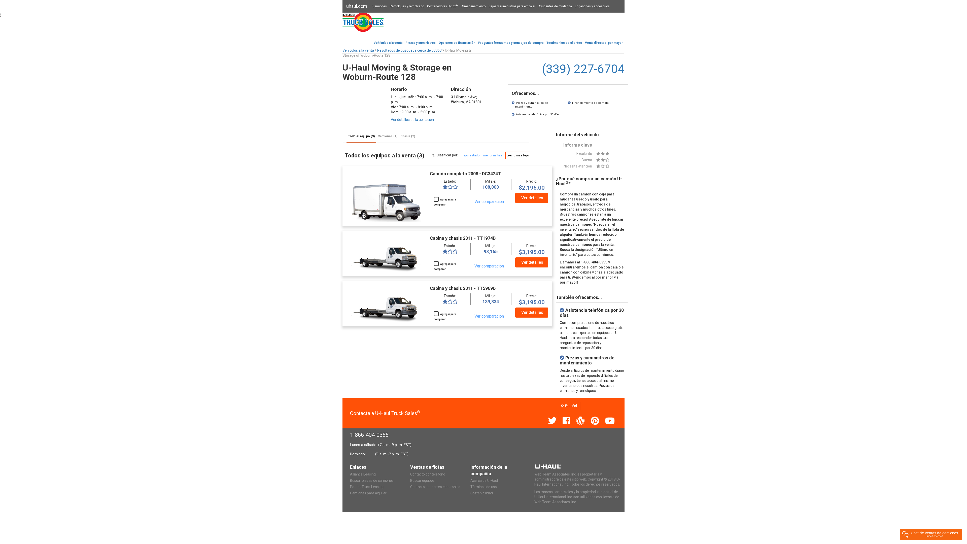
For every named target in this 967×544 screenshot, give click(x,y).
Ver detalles (532, 197)
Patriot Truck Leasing (367, 487)
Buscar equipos (422, 481)
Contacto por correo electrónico (435, 487)
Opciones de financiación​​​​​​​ (457, 43)
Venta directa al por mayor (604, 43)
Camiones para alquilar (368, 493)
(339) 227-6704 (583, 69)
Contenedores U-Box (442, 6)
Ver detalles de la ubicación (412, 120)
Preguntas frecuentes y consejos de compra (510, 43)
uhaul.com (356, 6)
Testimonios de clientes (564, 43)
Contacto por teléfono (427, 474)
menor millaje (492, 155)
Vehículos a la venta (388, 43)
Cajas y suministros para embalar (512, 6)
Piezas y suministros (420, 43)
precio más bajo (518, 155)
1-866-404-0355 (369, 435)
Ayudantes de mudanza (555, 6)
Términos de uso (483, 487)
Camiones (379, 6)
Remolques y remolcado (407, 6)
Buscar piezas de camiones (372, 481)
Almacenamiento (473, 6)
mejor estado (470, 155)
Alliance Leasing (363, 474)
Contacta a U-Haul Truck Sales (385, 413)
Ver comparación (489, 201)
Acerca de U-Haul (484, 481)
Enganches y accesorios (592, 6)
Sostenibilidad (481, 493)
